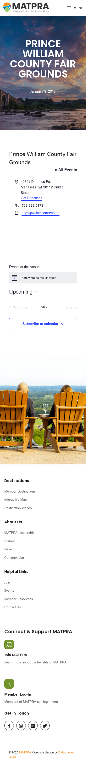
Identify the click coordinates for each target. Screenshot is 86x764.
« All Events (66, 169)
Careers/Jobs (14, 557)
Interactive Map (15, 499)
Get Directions (31, 197)
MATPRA (25, 752)
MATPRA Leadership (19, 532)
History (9, 540)
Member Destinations (20, 491)
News (8, 549)
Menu (78, 7)
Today (43, 307)
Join (7, 582)
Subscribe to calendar (40, 323)
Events (9, 590)
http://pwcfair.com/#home (40, 212)
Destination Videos (18, 507)
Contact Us (12, 606)
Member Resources (18, 598)
